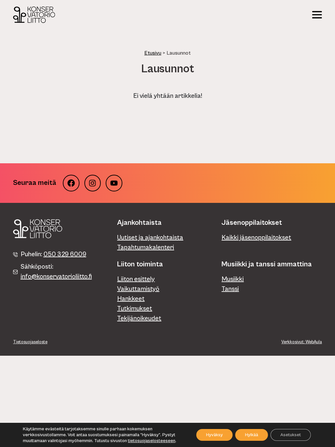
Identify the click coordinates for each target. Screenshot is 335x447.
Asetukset (290, 435)
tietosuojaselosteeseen (151, 440)
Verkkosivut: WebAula (301, 342)
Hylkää (251, 435)
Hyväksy (214, 435)
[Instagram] (92, 183)
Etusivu (152, 53)
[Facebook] (71, 183)
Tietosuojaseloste (30, 342)
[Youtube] (114, 183)
